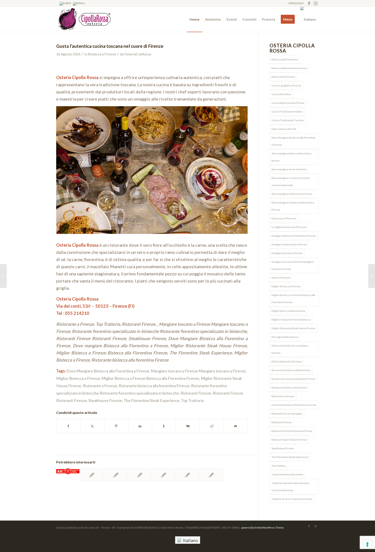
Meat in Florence (281, 277)
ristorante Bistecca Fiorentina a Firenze (293, 404)
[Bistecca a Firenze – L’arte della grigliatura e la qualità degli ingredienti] (187, 474)
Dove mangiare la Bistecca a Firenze (291, 193)
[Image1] (83, 19)
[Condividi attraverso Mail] (235, 426)
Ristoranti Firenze (196, 393)
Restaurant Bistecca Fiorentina (289, 387)
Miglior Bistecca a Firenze (78, 378)
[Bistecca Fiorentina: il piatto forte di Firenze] (163, 474)
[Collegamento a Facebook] (309, 3)
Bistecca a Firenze (102, 54)
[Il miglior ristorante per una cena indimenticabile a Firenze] (211, 474)
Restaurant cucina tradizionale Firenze (293, 378)
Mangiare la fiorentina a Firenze (289, 244)
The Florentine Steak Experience (151, 400)
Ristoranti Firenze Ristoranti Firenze (291, 431)
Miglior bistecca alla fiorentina (288, 310)
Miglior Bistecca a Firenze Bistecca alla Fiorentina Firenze (150, 378)
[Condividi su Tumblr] (164, 426)
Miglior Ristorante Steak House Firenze (293, 328)
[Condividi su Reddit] (212, 426)
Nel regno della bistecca (285, 336)
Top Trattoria (192, 400)
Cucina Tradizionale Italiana (287, 111)
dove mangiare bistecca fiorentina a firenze (291, 157)
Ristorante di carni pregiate (286, 413)
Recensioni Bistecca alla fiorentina (291, 370)
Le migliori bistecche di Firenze (288, 227)
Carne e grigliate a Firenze (286, 85)
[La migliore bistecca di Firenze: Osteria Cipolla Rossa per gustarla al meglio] (139, 474)
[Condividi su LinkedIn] (140, 426)
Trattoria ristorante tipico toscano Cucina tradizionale (290, 487)
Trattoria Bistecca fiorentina (287, 474)
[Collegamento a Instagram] (315, 3)
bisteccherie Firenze (283, 76)
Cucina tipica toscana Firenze (287, 102)
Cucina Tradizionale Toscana (287, 120)
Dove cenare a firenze (283, 128)
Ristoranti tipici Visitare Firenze (289, 439)
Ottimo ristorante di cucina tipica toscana (289, 349)
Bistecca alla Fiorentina (284, 59)
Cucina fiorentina (281, 94)
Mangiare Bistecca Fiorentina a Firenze (293, 235)
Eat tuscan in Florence (283, 218)
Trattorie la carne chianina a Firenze (291, 498)
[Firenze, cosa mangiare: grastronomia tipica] (371, 276)
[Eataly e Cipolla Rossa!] (3, 276)
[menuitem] (194, 19)
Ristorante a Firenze (100, 385)
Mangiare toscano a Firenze (287, 253)
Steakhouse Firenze (105, 400)
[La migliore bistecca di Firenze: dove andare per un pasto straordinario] (115, 474)
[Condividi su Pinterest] (116, 426)
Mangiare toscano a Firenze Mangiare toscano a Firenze (198, 371)
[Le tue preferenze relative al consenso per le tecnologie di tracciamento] (367, 544)
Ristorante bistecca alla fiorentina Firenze (154, 385)
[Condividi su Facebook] (68, 426)
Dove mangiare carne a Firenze (288, 169)
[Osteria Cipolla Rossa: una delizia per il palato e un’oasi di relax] (91, 474)
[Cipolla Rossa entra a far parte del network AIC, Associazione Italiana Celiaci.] (67, 471)
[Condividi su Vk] (188, 426)
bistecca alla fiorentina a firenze (289, 68)
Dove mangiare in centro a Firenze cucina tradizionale (290, 182)
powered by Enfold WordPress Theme (262, 527)
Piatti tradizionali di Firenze (286, 361)
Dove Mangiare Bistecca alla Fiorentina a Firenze (107, 371)
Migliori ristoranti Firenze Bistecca (291, 319)
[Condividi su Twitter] (92, 426)
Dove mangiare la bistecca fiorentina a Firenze (292, 206)
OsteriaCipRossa (137, 54)
